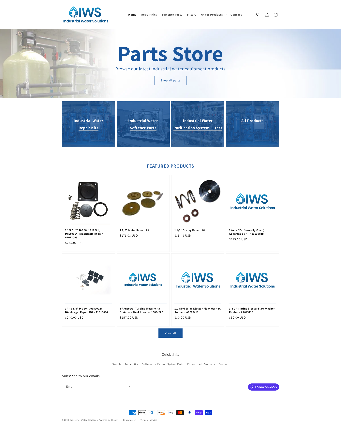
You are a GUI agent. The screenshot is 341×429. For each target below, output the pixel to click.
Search (116, 364)
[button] (213, 14)
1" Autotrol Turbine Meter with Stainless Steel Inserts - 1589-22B (141, 310)
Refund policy (130, 420)
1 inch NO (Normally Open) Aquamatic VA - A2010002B (246, 231)
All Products (252, 120)
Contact (224, 364)
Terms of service (149, 420)
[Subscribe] (128, 386)
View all (170, 333)
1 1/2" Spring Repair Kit (189, 230)
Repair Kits (131, 364)
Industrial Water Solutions (84, 420)
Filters (191, 364)
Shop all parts (170, 80)
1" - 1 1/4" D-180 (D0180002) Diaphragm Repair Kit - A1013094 (86, 310)
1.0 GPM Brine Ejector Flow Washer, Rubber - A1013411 (197, 310)
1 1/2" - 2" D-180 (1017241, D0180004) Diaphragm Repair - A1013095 (85, 233)
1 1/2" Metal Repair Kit (134, 230)
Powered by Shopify (108, 420)
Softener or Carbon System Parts (163, 364)
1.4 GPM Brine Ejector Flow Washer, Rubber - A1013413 (252, 310)
